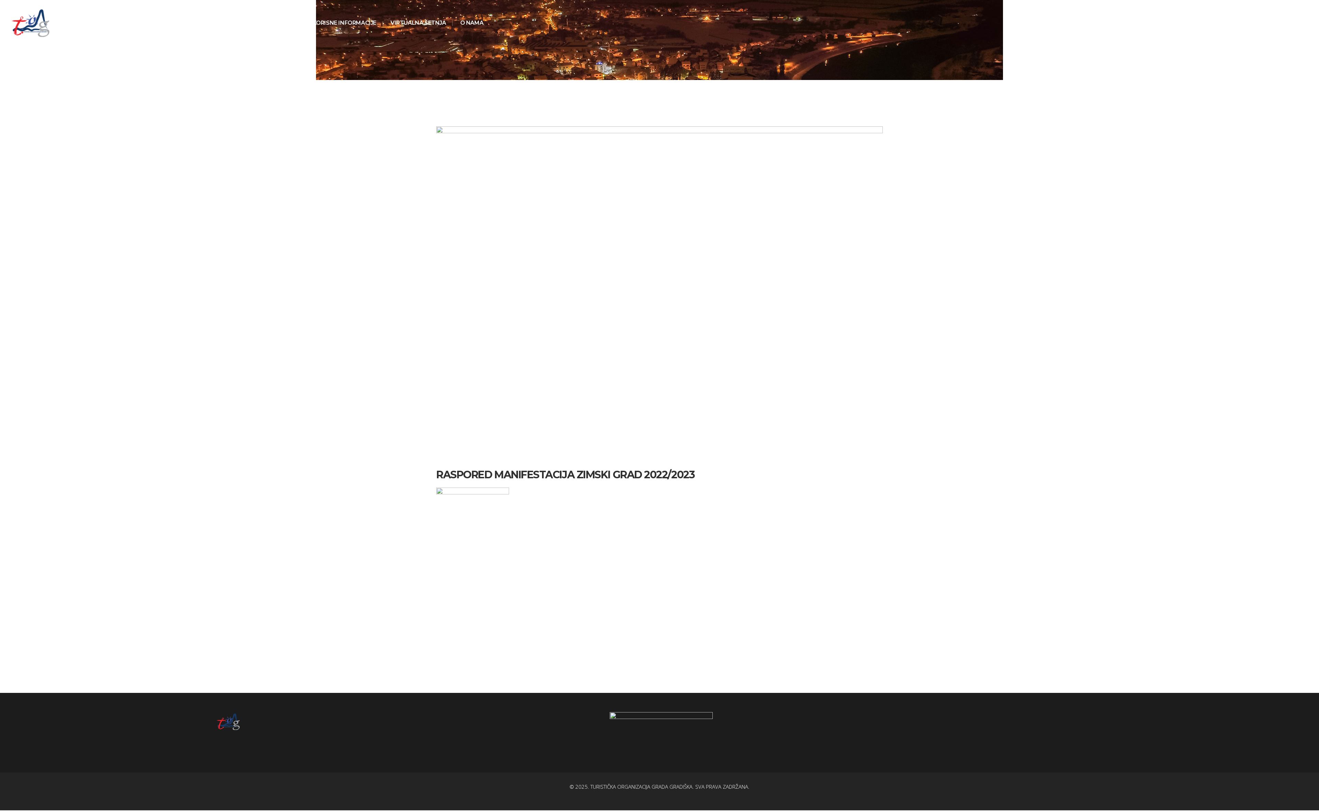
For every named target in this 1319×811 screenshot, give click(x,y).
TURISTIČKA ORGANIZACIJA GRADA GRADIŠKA (641, 786)
